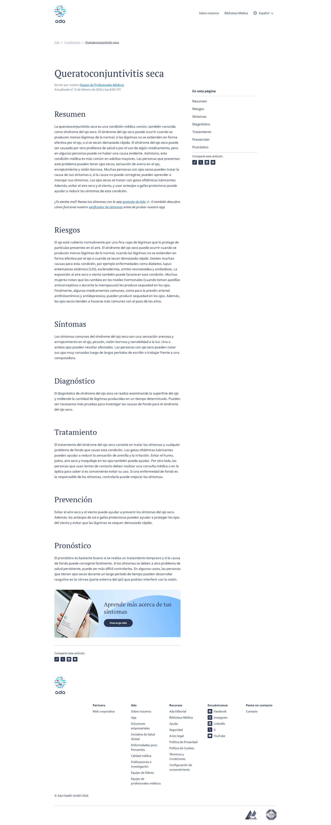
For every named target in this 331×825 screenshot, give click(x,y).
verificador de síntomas (106, 207)
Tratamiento (201, 132)
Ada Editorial (177, 711)
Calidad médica (141, 756)
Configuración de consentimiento (180, 767)
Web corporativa (104, 711)
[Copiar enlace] (194, 162)
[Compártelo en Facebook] (213, 162)
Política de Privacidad (183, 742)
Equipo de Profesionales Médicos (102, 85)
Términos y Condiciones (177, 756)
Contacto (252, 711)
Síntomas (199, 116)
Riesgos (198, 109)
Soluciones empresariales (140, 726)
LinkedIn (219, 723)
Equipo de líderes (142, 772)
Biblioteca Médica (236, 13)
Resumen (199, 101)
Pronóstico (200, 147)
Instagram (220, 717)
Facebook (220, 711)
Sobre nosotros (209, 13)
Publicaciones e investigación (141, 764)
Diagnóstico (201, 124)
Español (264, 13)
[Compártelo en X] (200, 162)
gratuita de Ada (134, 201)
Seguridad (176, 730)
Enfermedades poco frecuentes (144, 747)
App (133, 717)
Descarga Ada (118, 623)
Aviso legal (176, 736)
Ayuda (173, 723)
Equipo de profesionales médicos (146, 781)
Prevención (201, 139)
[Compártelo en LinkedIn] (207, 162)
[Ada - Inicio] (60, 17)
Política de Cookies (181, 748)
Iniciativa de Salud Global (143, 736)
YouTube (219, 736)
